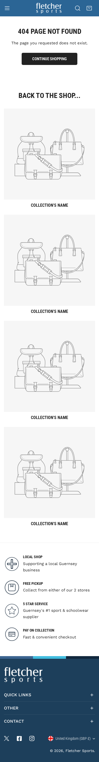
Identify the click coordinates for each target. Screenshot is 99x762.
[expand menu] (7, 8)
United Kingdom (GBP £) (73, 738)
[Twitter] (6, 738)
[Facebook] (19, 738)
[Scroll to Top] (89, 734)
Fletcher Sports (79, 751)
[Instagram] (32, 738)
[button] (89, 8)
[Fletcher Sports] (49, 8)
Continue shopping (49, 59)
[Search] (77, 8)
